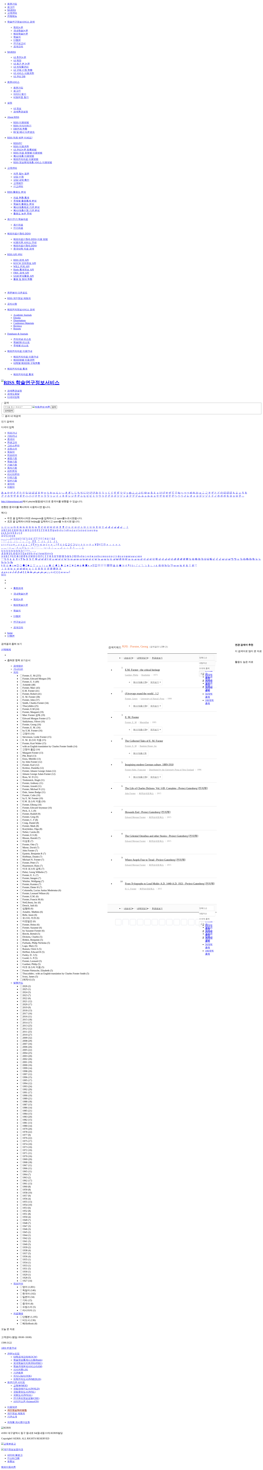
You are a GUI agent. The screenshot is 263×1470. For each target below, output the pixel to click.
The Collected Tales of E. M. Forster (144, 740)
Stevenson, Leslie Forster (37, 737)
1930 (27, 1271)
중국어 (11, 439)
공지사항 (12, 304)
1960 (27, 1186)
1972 (27, 1150)
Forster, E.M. (31, 896)
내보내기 (128, 658)
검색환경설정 (20, 111)
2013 (27, 1025)
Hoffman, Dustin (32, 856)
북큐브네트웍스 (146, 793)
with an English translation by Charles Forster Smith (50, 746)
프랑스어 (12, 448)
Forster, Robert (32, 694)
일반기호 (12, 480)
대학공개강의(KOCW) (25, 1357)
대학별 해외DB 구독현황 (26, 363)
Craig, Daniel (31, 823)
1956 (27, 1198)
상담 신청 (18, 177)
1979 (27, 1129)
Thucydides (30, 706)
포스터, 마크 (31, 918)
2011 (27, 1031)
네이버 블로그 (15, 1455)
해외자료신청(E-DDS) (19, 233)
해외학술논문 (20, 33)
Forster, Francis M (33, 899)
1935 (27, 1259)
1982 (27, 1119)
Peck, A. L (29, 810)
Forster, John (31, 700)
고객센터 (12, 13)
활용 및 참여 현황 (22, 279)
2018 (27, 1010)
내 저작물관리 (21, 67)
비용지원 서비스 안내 (25, 242)
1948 (27, 1223)
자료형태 (18, 1313)
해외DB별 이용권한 (24, 360)
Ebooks (17, 317)
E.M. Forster (31, 691)
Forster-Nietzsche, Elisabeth (38, 970)
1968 (27, 1162)
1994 (27, 1083)
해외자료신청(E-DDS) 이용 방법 (30, 239)
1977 (27, 1135)
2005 (27, 1050)
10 (121, 881)
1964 (27, 1174)
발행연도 (18, 983)
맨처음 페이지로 (118, 922)
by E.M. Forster (32, 730)
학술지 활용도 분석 (23, 204)
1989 (27, 1098)
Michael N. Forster (33, 859)
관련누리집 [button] (13, 1353)
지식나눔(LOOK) (22, 1376)
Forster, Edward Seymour (37, 807)
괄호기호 (12, 458)
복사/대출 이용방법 (23, 156)
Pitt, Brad (29, 756)
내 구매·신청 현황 (22, 70)
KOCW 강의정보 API (24, 263)
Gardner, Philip (31, 964)
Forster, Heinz (31, 924)
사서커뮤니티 (20, 1369)
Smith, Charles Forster (36, 703)
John (130, 793)
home (10, 633)
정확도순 (203, 658)
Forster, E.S (30, 835)
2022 (27, 998)
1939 (27, 1247)
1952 (27, 1211)
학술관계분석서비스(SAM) (27, 1366)
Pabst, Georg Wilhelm (35, 872)
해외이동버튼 (8, 1467)
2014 (27, 1022)
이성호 (28, 841)
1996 (27, 1077)
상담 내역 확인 (21, 180)
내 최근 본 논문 (21, 63)
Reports (17, 328)
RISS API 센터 (14, 254)
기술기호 (12, 464)
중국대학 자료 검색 (23, 249)
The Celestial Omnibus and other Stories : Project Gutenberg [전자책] (161, 835)
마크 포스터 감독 (33, 868)
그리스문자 (13, 445)
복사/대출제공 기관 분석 (26, 207)
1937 (27, 1253)
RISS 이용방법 (21, 122)
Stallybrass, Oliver (34, 721)
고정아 (28, 733)
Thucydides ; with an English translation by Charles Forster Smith (56, 973)
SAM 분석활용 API (23, 276)
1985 (27, 1110)
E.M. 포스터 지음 (34, 801)
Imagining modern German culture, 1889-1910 (149, 764)
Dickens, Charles (32, 937)
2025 (27, 989)
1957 (27, 1195)
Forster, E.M (31, 709)
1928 (27, 1277)
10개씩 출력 (204, 919)
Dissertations (19, 320)
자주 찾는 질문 (21, 173)
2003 (27, 1056)
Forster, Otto (30, 844)
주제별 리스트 (21, 345)
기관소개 (12, 1416)
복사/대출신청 (140, 682)
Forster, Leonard (32, 961)
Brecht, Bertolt (31, 933)
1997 (27, 1074)
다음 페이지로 (199, 922)
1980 (27, 1126)
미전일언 (29, 921)
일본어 (28, 1297)
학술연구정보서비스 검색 (21, 21)
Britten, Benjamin (33, 940)
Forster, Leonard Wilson (36, 893)
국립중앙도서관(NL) (24, 1392)
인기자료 (18, 228)
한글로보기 (157, 658)
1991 (27, 1092)
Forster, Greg (31, 817)
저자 (15, 672)
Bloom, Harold (31, 838)
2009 (27, 1037)
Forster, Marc (31, 687)
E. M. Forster (31, 697)
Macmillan (144, 722)
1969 (27, 1159)
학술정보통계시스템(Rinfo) (27, 1360)
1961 (27, 1183)
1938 (27, 1250)
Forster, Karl (31, 765)
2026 (27, 986)
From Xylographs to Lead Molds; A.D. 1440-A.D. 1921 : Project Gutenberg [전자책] (169, 883)
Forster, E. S (31, 681)
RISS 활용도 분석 (16, 192)
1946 (27, 1229)
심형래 (28, 908)
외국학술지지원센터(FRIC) (27, 1363)
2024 (27, 992)
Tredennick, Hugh (33, 780)
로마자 (11, 484)
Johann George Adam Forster (39, 774)
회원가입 (12, 4)
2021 (27, 1001)
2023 (27, 995)
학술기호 (12, 461)
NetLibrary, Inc (32, 902)
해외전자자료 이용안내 (19, 351)
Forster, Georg (32, 724)
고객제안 (18, 183)
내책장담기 (142, 658)
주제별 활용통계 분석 (25, 201)
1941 (27, 1241)
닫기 (3, 574)
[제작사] (29, 979)
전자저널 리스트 (22, 339)
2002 (27, 1059)
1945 (27, 1232)
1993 (27, 1086)
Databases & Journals (17, 334)
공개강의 (18, 46)
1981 (27, 1123)
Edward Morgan (135, 817)
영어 (29, 1287)
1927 (27, 1280)
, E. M (131, 722)
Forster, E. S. (30, 875)
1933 (27, 1265)
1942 (27, 1238)
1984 (27, 1113)
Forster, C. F (30, 820)
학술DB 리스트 (21, 342)
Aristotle (29, 684)
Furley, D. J (30, 955)
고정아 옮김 (31, 749)
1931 (27, 1268)
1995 (27, 1080)
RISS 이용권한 (21, 146)
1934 (27, 1262)
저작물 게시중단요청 (18, 1422)
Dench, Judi (30, 905)
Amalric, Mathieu (33, 912)
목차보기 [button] (154, 682)
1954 (27, 1205)
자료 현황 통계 (21, 197)
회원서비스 (13, 82)
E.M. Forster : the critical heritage (142, 669)
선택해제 (6, 649)
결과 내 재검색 (13, 416)
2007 (27, 1044)
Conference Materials (23, 323)
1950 (27, 1217)
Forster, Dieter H (32, 887)
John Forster (30, 850)
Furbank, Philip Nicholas (36, 943)
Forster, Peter (31, 862)
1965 (27, 1171)
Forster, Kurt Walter (34, 743)
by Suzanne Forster (33, 930)
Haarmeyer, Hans (33, 865)
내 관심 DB (19, 76)
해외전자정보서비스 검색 (21, 309)
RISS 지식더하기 (22, 125)
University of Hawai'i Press (152, 699)
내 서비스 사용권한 (23, 73)
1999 (27, 1068)
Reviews (17, 326)
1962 (27, 1180)
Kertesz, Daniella (33, 768)
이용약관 (12, 1407)
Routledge (145, 675)
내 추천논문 (19, 57)
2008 (27, 1041)
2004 (27, 1053)
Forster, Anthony (33, 783)
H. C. (130, 889)
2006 (27, 1047)
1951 (27, 1214)
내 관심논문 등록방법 (25, 149)
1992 (27, 1089)
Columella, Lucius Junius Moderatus (42, 890)
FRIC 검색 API (21, 272)
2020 (27, 1004)
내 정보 (17, 108)
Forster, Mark (31, 826)
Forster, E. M (32, 675)
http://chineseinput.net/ (12, 501)
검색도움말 (13, 394)
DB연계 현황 (20, 129)
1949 (27, 1220)
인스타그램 (13, 1458)
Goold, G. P (30, 958)
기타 (27, 1300)
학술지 (17, 37)
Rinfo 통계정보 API (23, 269)
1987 (27, 1104)
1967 (27, 1165)
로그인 (11, 7)
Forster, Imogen (32, 878)
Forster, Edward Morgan (37, 678)
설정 (9, 103)
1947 (27, 1226)
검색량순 (18, 666)
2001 (27, 1062)
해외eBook (30, 1323)
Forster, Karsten (32, 884)
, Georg (131, 699)
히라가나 (12, 433)
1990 (27, 1095)
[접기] (236, 656)
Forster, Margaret (33, 712)
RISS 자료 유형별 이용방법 (27, 153)
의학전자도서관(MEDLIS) (27, 1379)
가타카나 (12, 436)
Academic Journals (22, 315)
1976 (27, 1138)
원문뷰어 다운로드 (17, 292)
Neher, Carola (31, 832)
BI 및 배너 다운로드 (24, 132)
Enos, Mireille (32, 759)
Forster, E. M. (31, 727)
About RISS (13, 117)
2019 (27, 1007)
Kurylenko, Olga (32, 829)
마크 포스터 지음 (33, 967)
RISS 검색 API (21, 260)
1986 (27, 1107)
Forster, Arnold (32, 786)
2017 (27, 1013)
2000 (27, 1065)
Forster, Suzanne (32, 927)
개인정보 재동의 (16, 1413)
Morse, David (31, 847)
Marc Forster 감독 (34, 715)
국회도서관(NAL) (22, 1395)
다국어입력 (13, 397)
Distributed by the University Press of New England (171, 770)
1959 (27, 1189)
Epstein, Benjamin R (34, 853)
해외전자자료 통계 (17, 368)
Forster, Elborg (32, 804)
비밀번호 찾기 (21, 97)
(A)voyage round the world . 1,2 (142, 693)
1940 (27, 1244)
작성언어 (18, 1283)
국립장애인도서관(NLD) (26, 1388)
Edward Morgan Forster (36, 718)
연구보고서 (19, 43)
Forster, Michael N (34, 789)
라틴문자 (12, 471)
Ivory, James (30, 976)
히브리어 (12, 455)
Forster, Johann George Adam (39, 771)
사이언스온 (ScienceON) (26, 1401)
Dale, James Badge (34, 792)
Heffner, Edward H (33, 952)
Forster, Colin (31, 795)
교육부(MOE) (20, 1385)
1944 (27, 1235)
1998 (27, 1071)
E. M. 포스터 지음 (34, 740)
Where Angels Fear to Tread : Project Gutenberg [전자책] (155, 859)
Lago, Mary (30, 946)
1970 (27, 1156)
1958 (27, 1192)
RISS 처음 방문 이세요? (19, 137)
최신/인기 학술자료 (17, 219)
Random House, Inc (148, 746)
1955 (27, 1201)
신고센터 (18, 186)
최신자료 (18, 225)
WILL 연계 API (21, 266)
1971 (27, 1153)
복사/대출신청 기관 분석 (26, 210)
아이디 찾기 (19, 94)
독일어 (11, 452)
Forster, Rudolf (31, 814)
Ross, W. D (30, 777)
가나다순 (18, 669)
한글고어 (12, 442)
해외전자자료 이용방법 (25, 159)
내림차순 (203, 663)
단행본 (17, 40)
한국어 (29, 1293)
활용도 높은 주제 (22, 213)
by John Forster (32, 762)
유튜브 (11, 1461)
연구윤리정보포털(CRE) (26, 1398)
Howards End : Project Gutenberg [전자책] (147, 812)
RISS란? (17, 143)
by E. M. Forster (33, 798)
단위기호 (12, 477)
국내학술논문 (20, 30)
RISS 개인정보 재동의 (19, 298)
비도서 (29, 1320)
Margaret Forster (33, 752)
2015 (27, 1019)
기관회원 (18, 1372)
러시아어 (29, 1310)
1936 (27, 1256)
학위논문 (18, 27)
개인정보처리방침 (17, 1410)
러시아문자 (13, 474)
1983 (27, 1116)
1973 (27, 1147)
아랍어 (11, 487)
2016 (27, 1016)
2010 (27, 1034)
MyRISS (11, 10)
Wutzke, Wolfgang (33, 881)
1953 (27, 1208)
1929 (27, 1274)
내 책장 (17, 60)
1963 (27, 1177)
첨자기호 (12, 468)
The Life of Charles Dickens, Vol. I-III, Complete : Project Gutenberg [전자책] (166, 788)
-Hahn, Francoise (135, 770)
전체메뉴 (12, 16)
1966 (27, 1168)
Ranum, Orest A (32, 949)
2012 (27, 1028)
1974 (27, 1144)
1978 (27, 1132)
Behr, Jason (30, 915)
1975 (27, 1141)
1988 (27, 1101)
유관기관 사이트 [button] (16, 1382)
